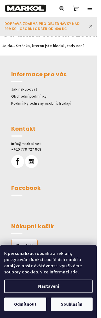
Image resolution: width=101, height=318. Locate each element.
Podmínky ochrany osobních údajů (41, 103)
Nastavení (48, 286)
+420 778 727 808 (26, 149)
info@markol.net (26, 144)
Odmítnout (25, 304)
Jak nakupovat (24, 89)
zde (74, 272)
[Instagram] (31, 161)
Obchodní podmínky (29, 96)
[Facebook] (17, 161)
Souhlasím (71, 304)
